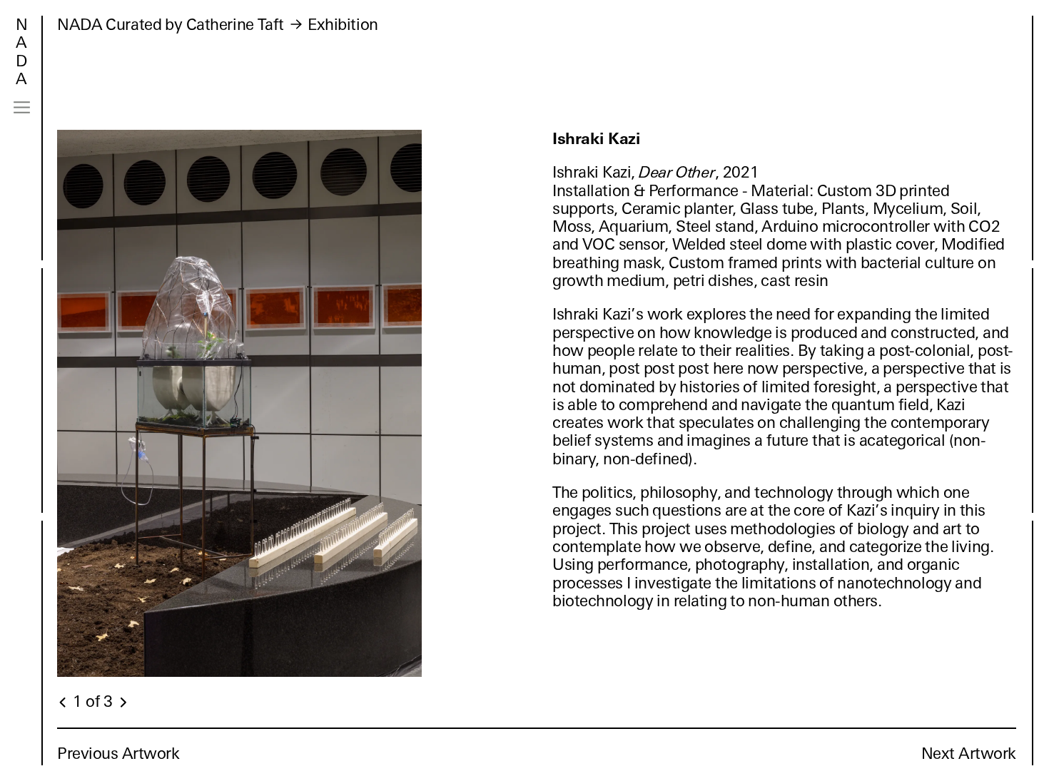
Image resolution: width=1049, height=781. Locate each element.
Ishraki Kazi (595, 138)
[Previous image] (64, 703)
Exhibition (343, 24)
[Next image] (123, 703)
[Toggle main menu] (22, 107)
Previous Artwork (118, 753)
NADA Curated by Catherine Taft (170, 24)
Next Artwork (968, 753)
